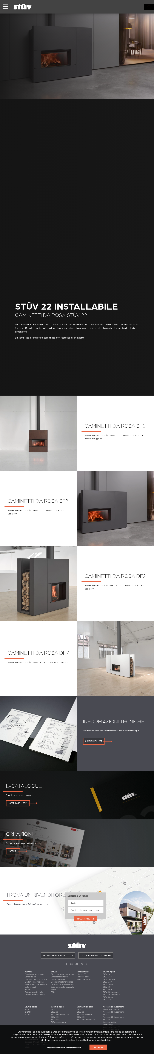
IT (149, 6)
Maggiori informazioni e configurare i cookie (64, 1048)
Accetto (98, 1047)
